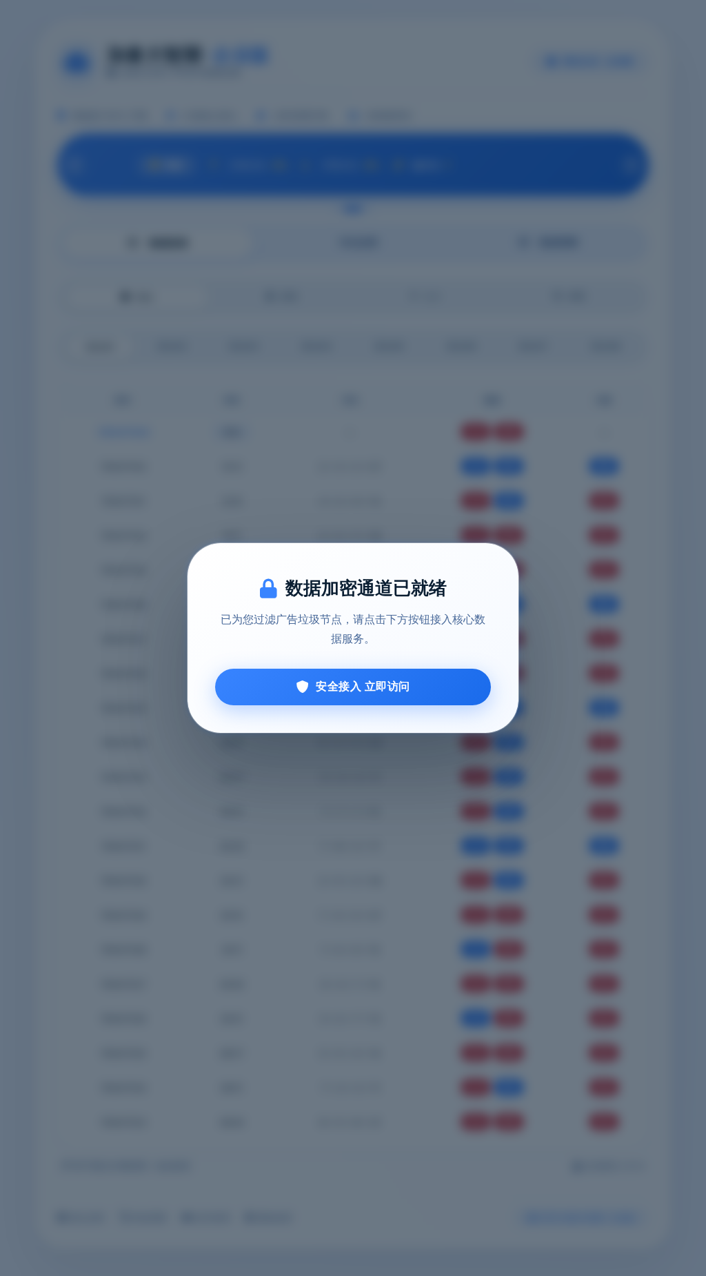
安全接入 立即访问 (363, 686)
